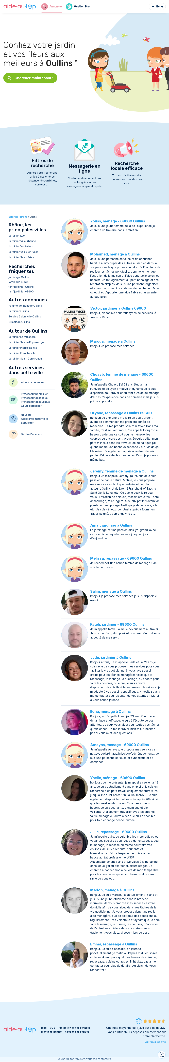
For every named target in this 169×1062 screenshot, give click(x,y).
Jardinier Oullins (19, 311)
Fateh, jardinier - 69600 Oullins (117, 624)
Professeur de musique (35, 401)
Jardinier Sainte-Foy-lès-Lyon (27, 342)
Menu (159, 6)
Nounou (26, 414)
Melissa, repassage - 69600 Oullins (121, 558)
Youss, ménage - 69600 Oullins (117, 221)
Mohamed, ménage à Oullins (115, 254)
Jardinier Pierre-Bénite (23, 347)
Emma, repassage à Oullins (113, 944)
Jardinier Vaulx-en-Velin (23, 251)
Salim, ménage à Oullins (111, 591)
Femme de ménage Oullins (25, 305)
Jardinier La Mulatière (22, 336)
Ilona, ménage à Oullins (110, 711)
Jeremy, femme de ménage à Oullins (122, 471)
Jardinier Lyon (17, 235)
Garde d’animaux (31, 434)
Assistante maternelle (34, 418)
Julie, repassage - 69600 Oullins (118, 832)
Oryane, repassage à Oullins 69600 (121, 413)
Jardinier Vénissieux (21, 246)
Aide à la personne (32, 382)
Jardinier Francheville (22, 353)
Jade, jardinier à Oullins (110, 657)
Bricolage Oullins (19, 322)
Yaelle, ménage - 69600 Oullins (117, 778)
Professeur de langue (34, 397)
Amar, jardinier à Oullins (111, 525)
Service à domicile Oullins (25, 316)
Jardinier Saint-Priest (22, 257)
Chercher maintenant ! (34, 78)
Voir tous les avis (155, 1041)
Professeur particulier (34, 394)
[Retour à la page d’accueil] (19, 7)
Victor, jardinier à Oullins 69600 (118, 308)
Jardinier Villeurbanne (22, 241)
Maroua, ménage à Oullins (112, 341)
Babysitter (27, 422)
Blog (44, 1027)
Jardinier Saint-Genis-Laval (25, 358)
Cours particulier (31, 405)
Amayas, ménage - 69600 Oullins (119, 745)
